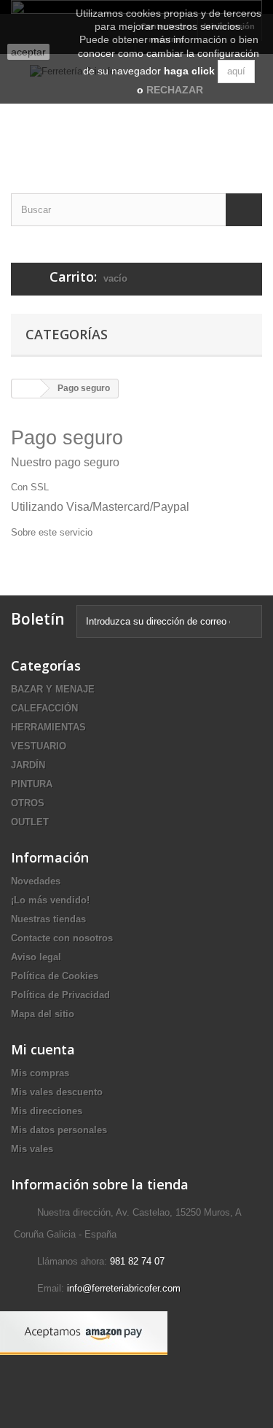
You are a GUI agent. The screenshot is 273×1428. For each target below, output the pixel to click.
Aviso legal (36, 957)
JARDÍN (28, 765)
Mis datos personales (59, 1129)
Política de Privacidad (60, 994)
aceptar (28, 52)
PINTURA (31, 784)
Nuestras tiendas (48, 919)
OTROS (27, 803)
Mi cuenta (43, 1049)
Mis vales (32, 1148)
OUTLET (30, 822)
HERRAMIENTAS (48, 727)
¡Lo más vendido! (50, 900)
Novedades (35, 881)
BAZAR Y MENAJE (53, 689)
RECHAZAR (174, 90)
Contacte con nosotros (62, 938)
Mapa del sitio (42, 1013)
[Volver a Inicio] (26, 388)
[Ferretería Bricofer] (136, 111)
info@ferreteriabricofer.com (124, 1288)
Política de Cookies (54, 975)
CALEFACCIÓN (44, 708)
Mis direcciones (46, 1110)
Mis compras (40, 1073)
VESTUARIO (38, 746)
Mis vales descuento (57, 1092)
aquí (236, 71)
